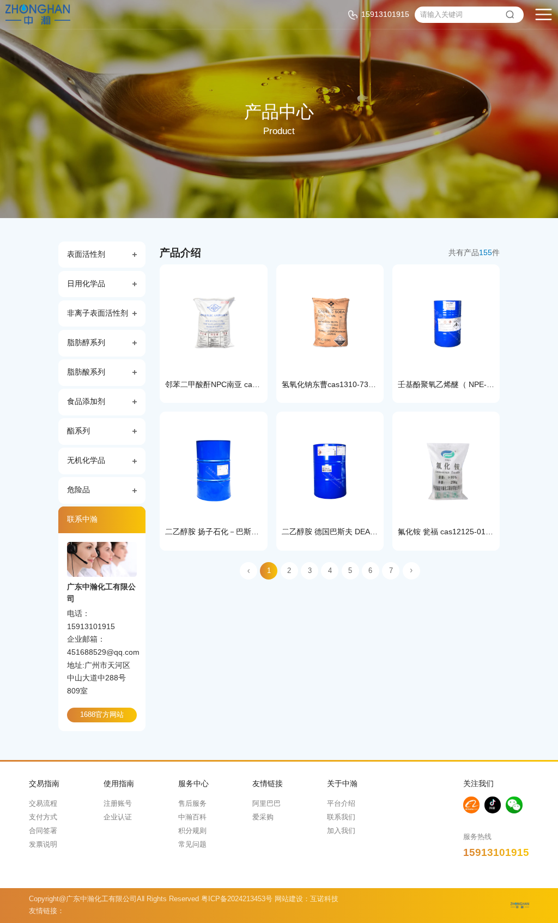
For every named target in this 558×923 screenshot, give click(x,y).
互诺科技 (324, 899)
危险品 (78, 490)
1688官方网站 (102, 714)
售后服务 (192, 803)
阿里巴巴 (266, 803)
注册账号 (118, 803)
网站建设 (289, 899)
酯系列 (78, 431)
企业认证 (118, 817)
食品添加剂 (86, 401)
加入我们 (341, 831)
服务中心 (193, 784)
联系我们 (341, 817)
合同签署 (43, 831)
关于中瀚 (342, 784)
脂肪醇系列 (86, 343)
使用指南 (119, 784)
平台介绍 (341, 803)
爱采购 (263, 817)
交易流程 (43, 803)
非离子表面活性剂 (97, 313)
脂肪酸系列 (86, 372)
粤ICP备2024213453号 (236, 899)
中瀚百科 (192, 817)
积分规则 (192, 831)
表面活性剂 (86, 254)
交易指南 (44, 784)
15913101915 (385, 14)
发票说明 (43, 844)
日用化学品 (86, 284)
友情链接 (267, 784)
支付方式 (43, 817)
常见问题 (192, 844)
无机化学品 (86, 460)
